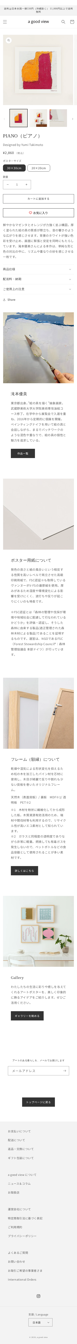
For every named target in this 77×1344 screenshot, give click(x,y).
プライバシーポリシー (22, 1236)
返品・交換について (21, 1149)
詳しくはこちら (24, 871)
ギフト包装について (21, 1158)
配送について (16, 1140)
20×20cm (39, 168)
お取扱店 (13, 1192)
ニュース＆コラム (19, 1183)
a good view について (22, 1175)
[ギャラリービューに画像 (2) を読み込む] (38, 118)
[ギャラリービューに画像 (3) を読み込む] (58, 118)
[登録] (64, 1070)
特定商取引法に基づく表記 (25, 1218)
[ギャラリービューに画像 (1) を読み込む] (18, 118)
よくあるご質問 (18, 1253)
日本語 (36, 1322)
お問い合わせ (16, 1261)
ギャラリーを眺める (27, 1016)
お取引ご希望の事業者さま (25, 1271)
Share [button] (12, 299)
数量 (5, 177)
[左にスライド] (4, 119)
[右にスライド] (72, 119)
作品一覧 (22, 453)
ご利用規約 (15, 1227)
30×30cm (14, 168)
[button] (5, 22)
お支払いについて (19, 1131)
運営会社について (19, 1209)
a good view (42, 1337)
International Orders (22, 1279)
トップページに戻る (38, 1102)
